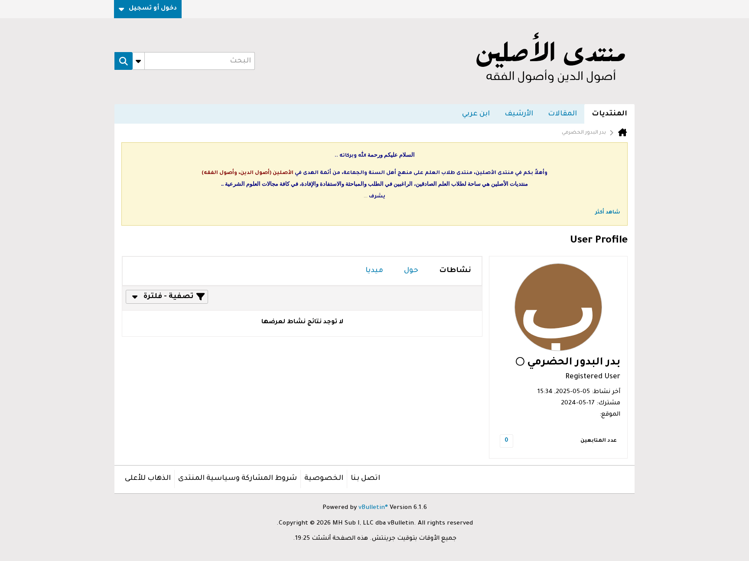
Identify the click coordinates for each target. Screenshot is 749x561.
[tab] (455, 271)
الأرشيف (519, 114)
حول (411, 271)
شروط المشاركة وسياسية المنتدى (237, 478)
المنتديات (609, 114)
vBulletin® (373, 508)
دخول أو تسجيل (153, 8)
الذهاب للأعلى (148, 478)
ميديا (374, 271)
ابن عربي (476, 114)
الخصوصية (323, 478)
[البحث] (123, 61)
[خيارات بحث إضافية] (138, 61)
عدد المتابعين (598, 441)
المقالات (562, 114)
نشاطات (455, 271)
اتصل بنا (365, 478)
